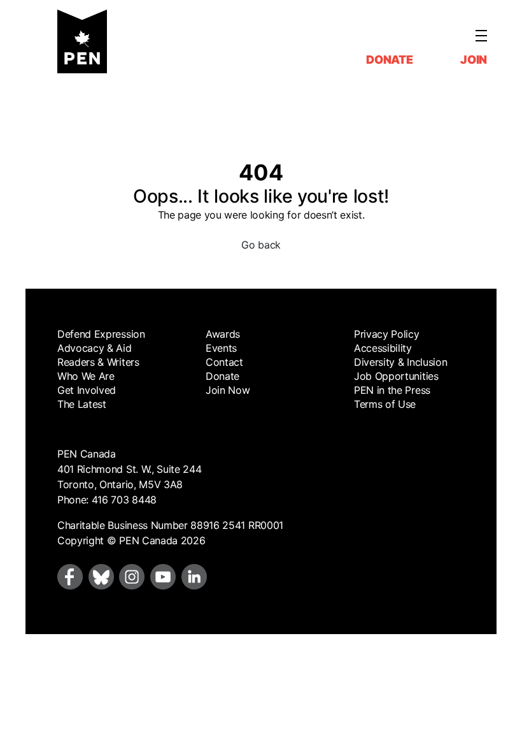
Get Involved (86, 390)
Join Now (228, 390)
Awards (223, 334)
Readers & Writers (98, 362)
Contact (224, 362)
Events (221, 348)
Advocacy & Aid (94, 348)
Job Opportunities (396, 376)
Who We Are (86, 376)
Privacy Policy (387, 334)
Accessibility (383, 348)
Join (473, 59)
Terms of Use (385, 404)
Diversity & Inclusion (400, 362)
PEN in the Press (392, 390)
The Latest (81, 404)
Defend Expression (101, 334)
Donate (389, 59)
